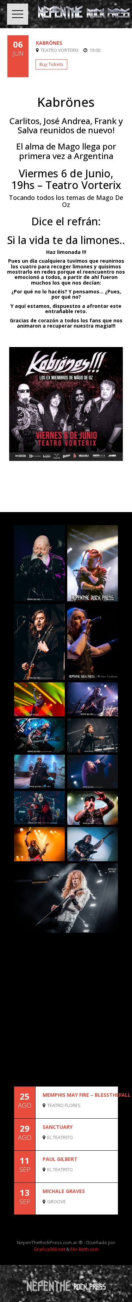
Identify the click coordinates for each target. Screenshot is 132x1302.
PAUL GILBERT (60, 1159)
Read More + (106, 1112)
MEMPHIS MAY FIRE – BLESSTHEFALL (87, 1094)
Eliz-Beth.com (84, 1249)
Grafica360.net (49, 1249)
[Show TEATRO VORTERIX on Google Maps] (38, 50)
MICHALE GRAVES (64, 1191)
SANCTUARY (58, 1127)
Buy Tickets (51, 64)
